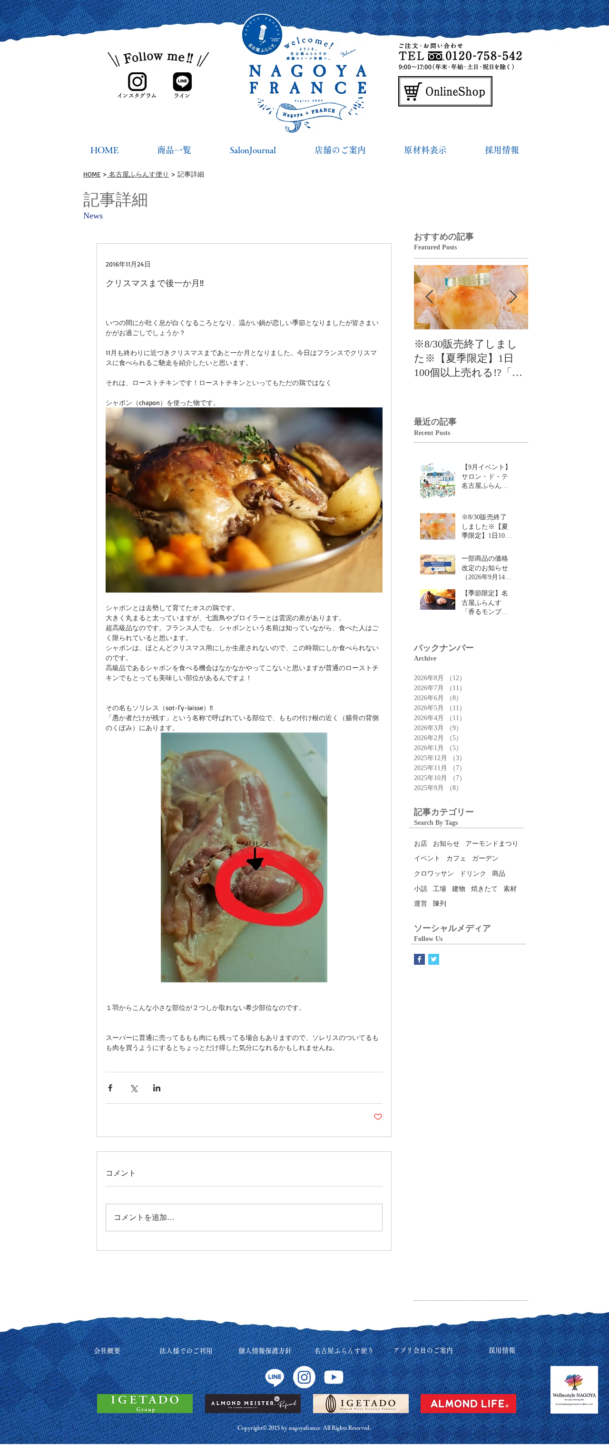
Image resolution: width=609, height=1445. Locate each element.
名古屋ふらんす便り (138, 174)
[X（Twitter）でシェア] (133, 1087)
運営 (420, 903)
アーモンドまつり (492, 843)
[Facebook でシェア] (110, 1087)
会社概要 (107, 1350)
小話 (420, 888)
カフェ (456, 858)
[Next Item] (513, 297)
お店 (420, 843)
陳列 (439, 903)
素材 (510, 888)
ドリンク (473, 873)
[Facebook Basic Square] (419, 959)
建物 (458, 888)
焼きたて (484, 888)
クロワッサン (434, 873)
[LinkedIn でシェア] (156, 1087)
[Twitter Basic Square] (433, 959)
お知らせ (446, 843)
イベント (427, 858)
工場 (439, 888)
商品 (498, 873)
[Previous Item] (429, 297)
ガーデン (485, 858)
